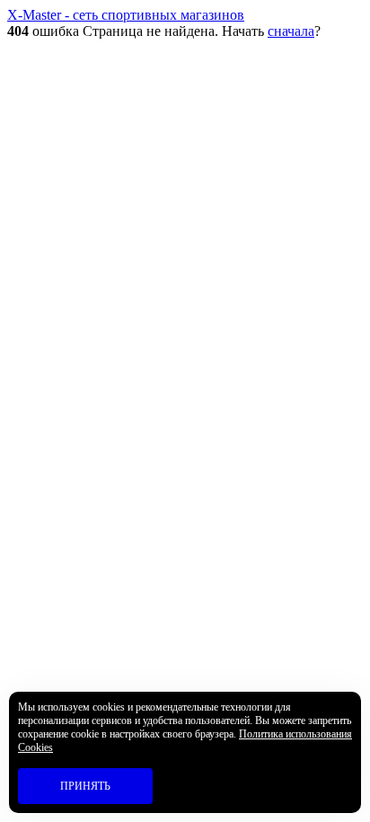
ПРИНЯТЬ (85, 786)
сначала (291, 31)
